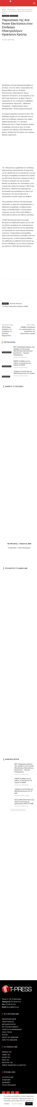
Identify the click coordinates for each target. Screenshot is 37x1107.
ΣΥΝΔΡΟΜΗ (12, 548)
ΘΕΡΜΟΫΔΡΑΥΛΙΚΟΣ (9, 1019)
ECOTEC (5, 1035)
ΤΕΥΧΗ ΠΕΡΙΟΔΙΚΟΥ (24, 548)
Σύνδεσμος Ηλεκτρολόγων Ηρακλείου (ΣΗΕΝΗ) (15, 306)
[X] (15, 45)
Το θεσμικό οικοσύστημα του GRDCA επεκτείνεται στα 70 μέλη (24, 791)
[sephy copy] (20, 953)
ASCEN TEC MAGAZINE (10, 1037)
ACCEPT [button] (28, 1103)
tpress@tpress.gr (13, 1007)
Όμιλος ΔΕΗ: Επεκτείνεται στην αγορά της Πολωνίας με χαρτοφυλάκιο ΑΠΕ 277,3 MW (24, 801)
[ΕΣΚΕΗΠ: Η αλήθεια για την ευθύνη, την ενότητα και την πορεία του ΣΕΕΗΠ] (7, 363)
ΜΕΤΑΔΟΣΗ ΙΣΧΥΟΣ (9, 1024)
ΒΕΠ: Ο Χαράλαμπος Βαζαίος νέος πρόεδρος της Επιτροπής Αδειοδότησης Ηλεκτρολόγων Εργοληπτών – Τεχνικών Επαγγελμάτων (24, 351)
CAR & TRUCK (7, 1032)
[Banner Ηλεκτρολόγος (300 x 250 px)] (20, 816)
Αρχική (4, 9)
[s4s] (20, 873)
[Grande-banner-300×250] (20, 895)
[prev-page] (3, 380)
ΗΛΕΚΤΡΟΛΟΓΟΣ (8, 1022)
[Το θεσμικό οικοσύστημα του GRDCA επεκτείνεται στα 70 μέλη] (7, 373)
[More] (28, 45)
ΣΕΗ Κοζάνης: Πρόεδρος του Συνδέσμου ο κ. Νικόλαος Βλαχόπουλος (7, 331)
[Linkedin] (12, 1093)
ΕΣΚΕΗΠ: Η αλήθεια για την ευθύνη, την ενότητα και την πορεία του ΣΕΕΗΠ (22, 363)
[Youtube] (17, 1093)
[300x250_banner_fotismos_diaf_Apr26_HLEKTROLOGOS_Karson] (18, 731)
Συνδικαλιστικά (13, 16)
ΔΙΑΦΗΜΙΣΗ (6, 1082)
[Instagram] (8, 1093)
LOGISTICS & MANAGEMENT (12, 1029)
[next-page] (6, 380)
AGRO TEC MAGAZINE (9, 1040)
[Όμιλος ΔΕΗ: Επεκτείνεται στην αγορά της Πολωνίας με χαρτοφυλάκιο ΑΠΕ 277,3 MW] (8, 802)
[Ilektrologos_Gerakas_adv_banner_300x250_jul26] (19, 677)
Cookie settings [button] (17, 1104)
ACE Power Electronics (16, 303)
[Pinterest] (19, 45)
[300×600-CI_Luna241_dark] (19, 610)
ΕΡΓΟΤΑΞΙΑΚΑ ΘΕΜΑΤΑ (10, 1027)
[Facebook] (10, 45)
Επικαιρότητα (11, 9)
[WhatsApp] (24, 45)
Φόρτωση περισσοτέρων (18, 810)
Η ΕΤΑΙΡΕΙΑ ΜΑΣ (7, 1077)
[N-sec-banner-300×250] (20, 924)
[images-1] (19, 706)
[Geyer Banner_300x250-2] (20, 845)
